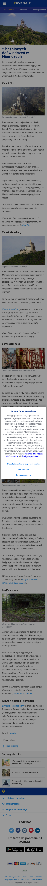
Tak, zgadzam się (23, 475)
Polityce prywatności (31, 456)
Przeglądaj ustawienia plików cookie (23, 464)
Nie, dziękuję (23, 469)
